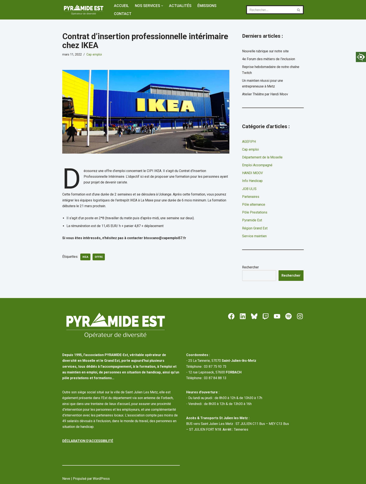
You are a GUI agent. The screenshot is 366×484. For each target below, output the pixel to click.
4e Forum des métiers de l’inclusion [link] (268, 59)
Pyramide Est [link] (252, 220)
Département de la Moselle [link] (262, 157)
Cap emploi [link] (94, 54)
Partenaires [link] (250, 197)
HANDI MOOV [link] (252, 173)
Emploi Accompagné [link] (257, 165)
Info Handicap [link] (252, 181)
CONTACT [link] (123, 14)
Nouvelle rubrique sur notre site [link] (265, 51)
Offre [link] (99, 256)
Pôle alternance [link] (253, 204)
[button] (162, 6)
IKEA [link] (85, 256)
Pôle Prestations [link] (254, 212)
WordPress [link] (101, 479)
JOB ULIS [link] (249, 189)
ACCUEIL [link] (121, 6)
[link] (361, 57)
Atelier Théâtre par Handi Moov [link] (265, 94)
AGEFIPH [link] (249, 142)
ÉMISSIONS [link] (206, 6)
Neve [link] (66, 479)
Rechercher (250, 267)
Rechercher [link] (291, 275)
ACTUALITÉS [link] (180, 6)
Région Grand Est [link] (255, 228)
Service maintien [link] (254, 236)
